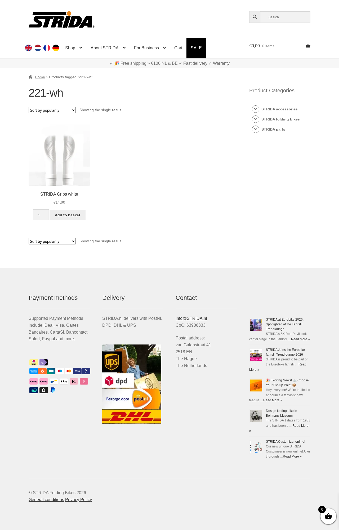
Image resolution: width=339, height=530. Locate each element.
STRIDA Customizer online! (285, 441)
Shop (70, 48)
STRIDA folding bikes (280, 119)
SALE (196, 48)
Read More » (300, 339)
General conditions (46, 499)
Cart (178, 48)
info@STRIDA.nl (191, 318)
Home (40, 77)
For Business (146, 48)
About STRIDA (105, 48)
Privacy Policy (78, 499)
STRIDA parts (273, 129)
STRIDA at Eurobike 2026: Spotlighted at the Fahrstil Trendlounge (285, 324)
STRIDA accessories (279, 109)
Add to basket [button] (67, 215)
